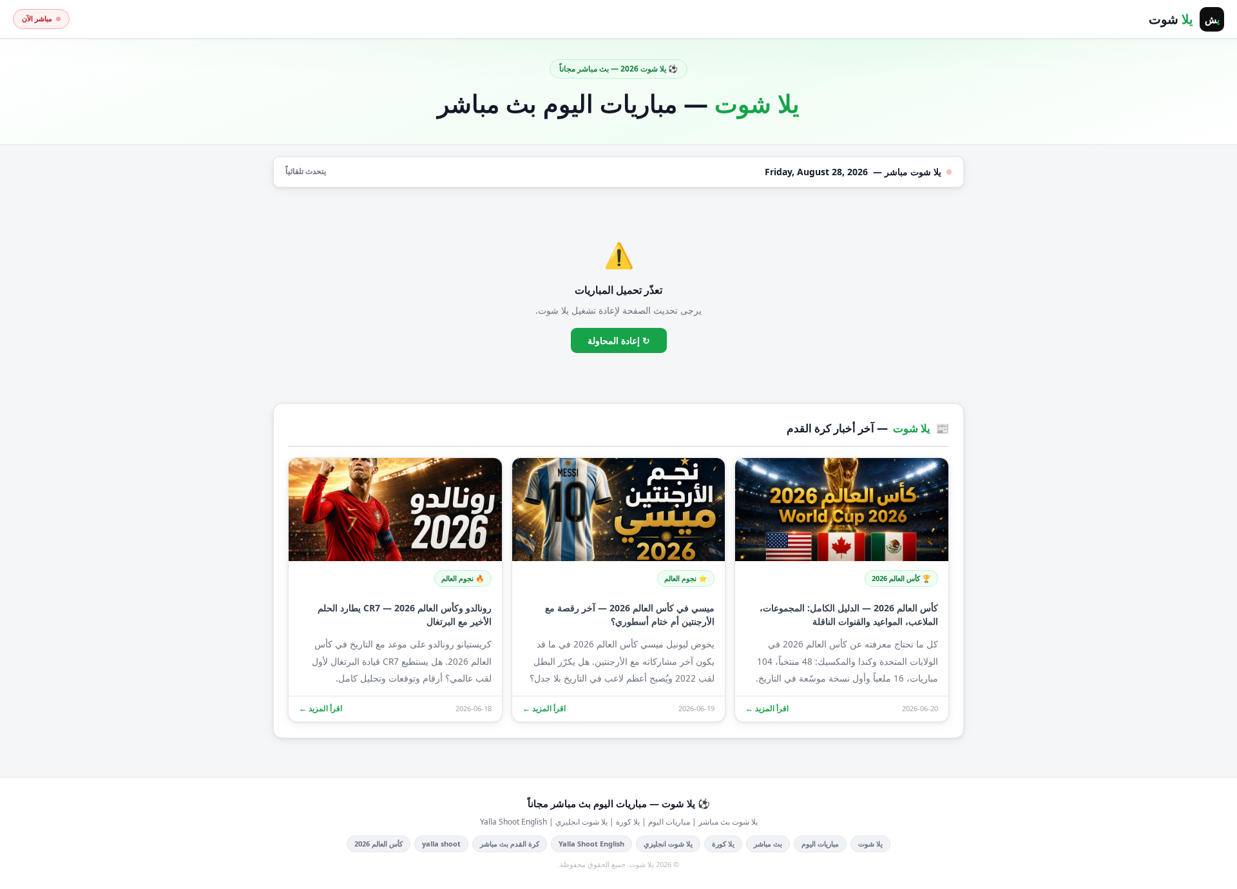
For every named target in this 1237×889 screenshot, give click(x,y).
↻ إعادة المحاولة (619, 340)
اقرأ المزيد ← (767, 708)
